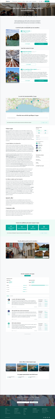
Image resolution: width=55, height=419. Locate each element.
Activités (23, 1)
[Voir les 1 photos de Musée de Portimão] (12, 58)
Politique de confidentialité (45, 411)
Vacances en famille (35, 411)
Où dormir (27, 1)
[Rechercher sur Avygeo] (39, 1)
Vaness (9, 325)
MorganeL (8, 301)
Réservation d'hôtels (35, 412)
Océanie (24, 414)
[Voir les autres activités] (46, 117)
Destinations (20, 1)
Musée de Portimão (28, 51)
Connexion (47, 1)
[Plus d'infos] (43, 141)
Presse (6, 411)
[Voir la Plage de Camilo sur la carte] (31, 31)
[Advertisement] (27, 89)
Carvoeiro (19, 369)
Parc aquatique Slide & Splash (30, 69)
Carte (24, 16)
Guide (26, 16)
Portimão (8, 369)
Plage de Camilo (25, 31)
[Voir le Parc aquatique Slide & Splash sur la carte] (40, 69)
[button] (16, 108)
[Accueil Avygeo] (8, 1)
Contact (6, 412)
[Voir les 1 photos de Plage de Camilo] (12, 37)
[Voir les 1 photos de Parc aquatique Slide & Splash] (12, 75)
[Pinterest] (49, 417)
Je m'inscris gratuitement (34, 402)
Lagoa (29, 369)
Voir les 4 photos (45, 257)
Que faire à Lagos (20, 16)
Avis (36, 16)
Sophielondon (9, 312)
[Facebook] (44, 417)
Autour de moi (15, 1)
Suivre (8, 303)
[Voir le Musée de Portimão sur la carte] (35, 51)
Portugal (8, 3)
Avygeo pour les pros (7, 413)
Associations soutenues (17, 412)
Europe (5, 3)
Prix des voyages (30, 16)
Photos (34, 16)
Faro (40, 369)
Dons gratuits (34, 1)
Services (30, 1)
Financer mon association (17, 413)
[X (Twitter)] (47, 417)
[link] (41, 44)
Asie (24, 412)
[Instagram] (45, 417)
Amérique (24, 411)
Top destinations (2, 3)
